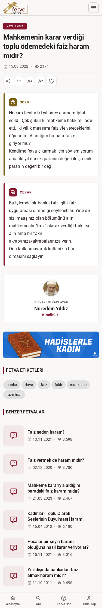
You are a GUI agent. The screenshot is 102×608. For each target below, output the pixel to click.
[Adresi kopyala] (19, 81)
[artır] (41, 81)
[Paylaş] (8, 81)
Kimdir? (48, 315)
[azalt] (30, 81)
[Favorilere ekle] (52, 81)
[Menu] (93, 7)
